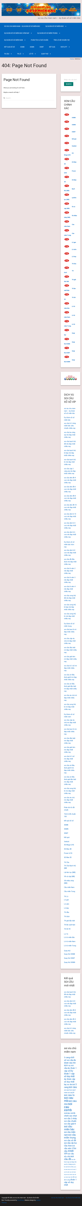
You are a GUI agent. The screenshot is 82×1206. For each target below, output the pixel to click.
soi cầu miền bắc (69, 1128)
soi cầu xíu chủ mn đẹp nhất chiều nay (69, 800)
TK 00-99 (67, 929)
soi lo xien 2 (73, 1169)
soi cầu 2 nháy (70, 1118)
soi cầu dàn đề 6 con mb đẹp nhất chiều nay (70, 489)
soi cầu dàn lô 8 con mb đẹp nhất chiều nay (70, 552)
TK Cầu (6, 54)
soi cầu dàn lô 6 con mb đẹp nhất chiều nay (70, 534)
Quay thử (44, 54)
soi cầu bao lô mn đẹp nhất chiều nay (70, 731)
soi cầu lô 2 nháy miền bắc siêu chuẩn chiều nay (70, 425)
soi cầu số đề (70, 1140)
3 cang (67, 1057)
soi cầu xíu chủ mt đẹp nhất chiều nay (70, 697)
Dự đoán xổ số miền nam (13, 40)
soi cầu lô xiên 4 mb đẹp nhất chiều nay (69, 589)
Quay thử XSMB (69, 954)
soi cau (73, 1087)
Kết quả (52, 47)
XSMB (22, 47)
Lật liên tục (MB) (69, 872)
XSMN (32, 47)
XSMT (42, 47)
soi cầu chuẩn (70, 1121)
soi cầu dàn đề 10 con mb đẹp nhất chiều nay (70, 507)
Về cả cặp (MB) (69, 876)
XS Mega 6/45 (69, 845)
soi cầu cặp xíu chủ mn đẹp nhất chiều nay (70, 722)
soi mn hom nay (70, 1174)
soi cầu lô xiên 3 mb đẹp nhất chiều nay (69, 579)
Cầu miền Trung (69, 891)
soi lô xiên (67, 1172)
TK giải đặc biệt (69, 921)
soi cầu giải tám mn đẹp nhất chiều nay (69, 749)
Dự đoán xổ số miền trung (47, 33)
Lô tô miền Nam (69, 941)
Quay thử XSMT (69, 958)
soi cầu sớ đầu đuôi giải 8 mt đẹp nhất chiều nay (70, 677)
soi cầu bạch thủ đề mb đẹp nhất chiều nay (70, 443)
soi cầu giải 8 (70, 1124)
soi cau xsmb (68, 1107)
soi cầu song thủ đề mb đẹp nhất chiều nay (70, 598)
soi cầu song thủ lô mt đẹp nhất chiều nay (70, 706)
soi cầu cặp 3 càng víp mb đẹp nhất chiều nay (70, 471)
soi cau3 (67, 1090)
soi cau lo (69, 1095)
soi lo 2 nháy (68, 1164)
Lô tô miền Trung (70, 946)
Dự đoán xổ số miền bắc (54, 26)
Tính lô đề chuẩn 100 (62, 40)
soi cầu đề (69, 1157)
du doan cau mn (70, 1061)
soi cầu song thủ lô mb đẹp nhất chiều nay (70, 616)
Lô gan (74, 242)
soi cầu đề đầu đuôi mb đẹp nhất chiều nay (70, 561)
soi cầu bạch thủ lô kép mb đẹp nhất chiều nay (70, 452)
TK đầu (74, 263)
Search (69, 84)
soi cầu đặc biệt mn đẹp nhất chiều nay (69, 740)
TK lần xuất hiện (69, 925)
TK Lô (19, 54)
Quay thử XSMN (69, 962)
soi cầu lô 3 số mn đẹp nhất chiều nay (69, 758)
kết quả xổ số (9, 47)
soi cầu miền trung (70, 1136)
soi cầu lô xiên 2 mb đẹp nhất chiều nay (69, 570)
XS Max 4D (68, 849)
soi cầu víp (69, 1143)
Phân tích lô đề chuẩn (39, 40)
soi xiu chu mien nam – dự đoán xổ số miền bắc (22, 26)
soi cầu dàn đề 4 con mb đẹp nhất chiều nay (70, 480)
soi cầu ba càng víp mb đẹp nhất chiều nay (69, 434)
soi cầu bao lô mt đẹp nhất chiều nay (70, 631)
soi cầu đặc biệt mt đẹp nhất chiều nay (70, 650)
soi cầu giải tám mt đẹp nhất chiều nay (70, 659)
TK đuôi (67, 916)
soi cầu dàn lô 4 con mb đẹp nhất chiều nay (70, 525)
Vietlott (64, 47)
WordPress (20, 1200)
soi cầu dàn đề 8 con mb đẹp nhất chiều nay (70, 498)
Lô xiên (74, 249)
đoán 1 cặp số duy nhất (70, 1182)
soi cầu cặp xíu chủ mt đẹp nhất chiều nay (70, 640)
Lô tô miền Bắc (69, 937)
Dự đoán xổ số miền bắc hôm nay (16, 33)
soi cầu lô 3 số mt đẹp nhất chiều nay (70, 668)
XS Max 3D (68, 857)
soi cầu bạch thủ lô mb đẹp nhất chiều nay (70, 462)
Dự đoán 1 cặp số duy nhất (69, 1074)
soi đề (72, 1177)
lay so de (68, 1084)
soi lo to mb (69, 1167)
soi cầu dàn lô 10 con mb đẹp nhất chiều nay (70, 516)
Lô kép (74, 256)
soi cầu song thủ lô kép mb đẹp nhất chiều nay (70, 607)
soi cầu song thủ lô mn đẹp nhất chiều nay (70, 790)
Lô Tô (31, 54)
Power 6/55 (68, 853)
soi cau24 (71, 1092)
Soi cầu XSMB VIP (70, 1151)
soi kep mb (73, 1162)
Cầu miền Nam (69, 887)
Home (72, 59)
